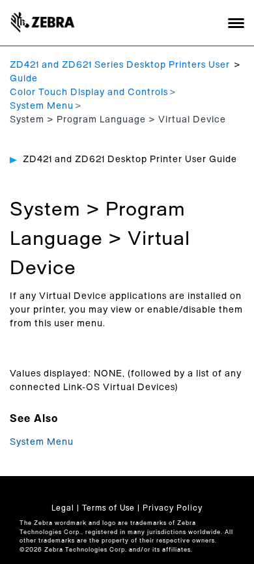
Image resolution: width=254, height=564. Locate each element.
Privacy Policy (173, 508)
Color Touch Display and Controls (89, 92)
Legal (62, 508)
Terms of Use (108, 508)
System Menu (42, 106)
